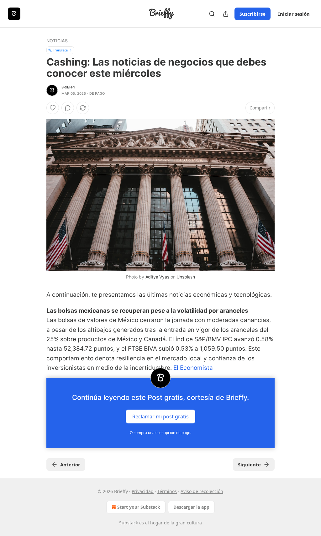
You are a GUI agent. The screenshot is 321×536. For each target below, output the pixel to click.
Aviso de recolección (202, 491)
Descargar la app (191, 507)
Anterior (70, 464)
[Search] (212, 14)
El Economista (193, 367)
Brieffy (68, 87)
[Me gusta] (52, 108)
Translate (60, 50)
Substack (128, 523)
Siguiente (249, 464)
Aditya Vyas (157, 276)
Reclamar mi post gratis (160, 416)
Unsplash (185, 276)
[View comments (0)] (67, 108)
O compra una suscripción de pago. (160, 432)
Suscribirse (252, 14)
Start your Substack (138, 507)
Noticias (57, 40)
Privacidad (143, 491)
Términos (167, 491)
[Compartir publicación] (225, 14)
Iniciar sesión (294, 14)
